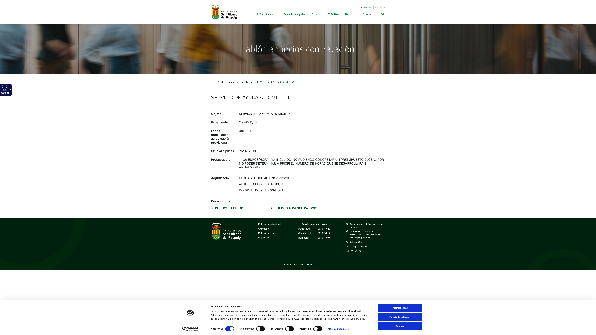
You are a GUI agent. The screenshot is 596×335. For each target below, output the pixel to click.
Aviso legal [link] (264, 228)
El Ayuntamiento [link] (267, 14)
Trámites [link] (333, 14)
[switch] (260, 328)
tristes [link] (305, 264)
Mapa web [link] (263, 237)
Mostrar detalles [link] (337, 329)
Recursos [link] (351, 14)
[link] (190, 329)
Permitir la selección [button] (400, 317)
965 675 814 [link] (324, 233)
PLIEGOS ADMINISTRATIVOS (295, 208)
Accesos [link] (317, 14)
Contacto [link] (368, 14)
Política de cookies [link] (268, 232)
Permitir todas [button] (400, 307)
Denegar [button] (400, 326)
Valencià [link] (380, 7)
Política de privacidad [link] (269, 224)
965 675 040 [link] (324, 228)
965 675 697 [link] (324, 237)
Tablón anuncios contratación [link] (236, 82)
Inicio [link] (214, 82)
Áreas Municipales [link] (295, 14)
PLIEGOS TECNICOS (230, 208)
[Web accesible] (4, 87)
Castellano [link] (365, 7)
